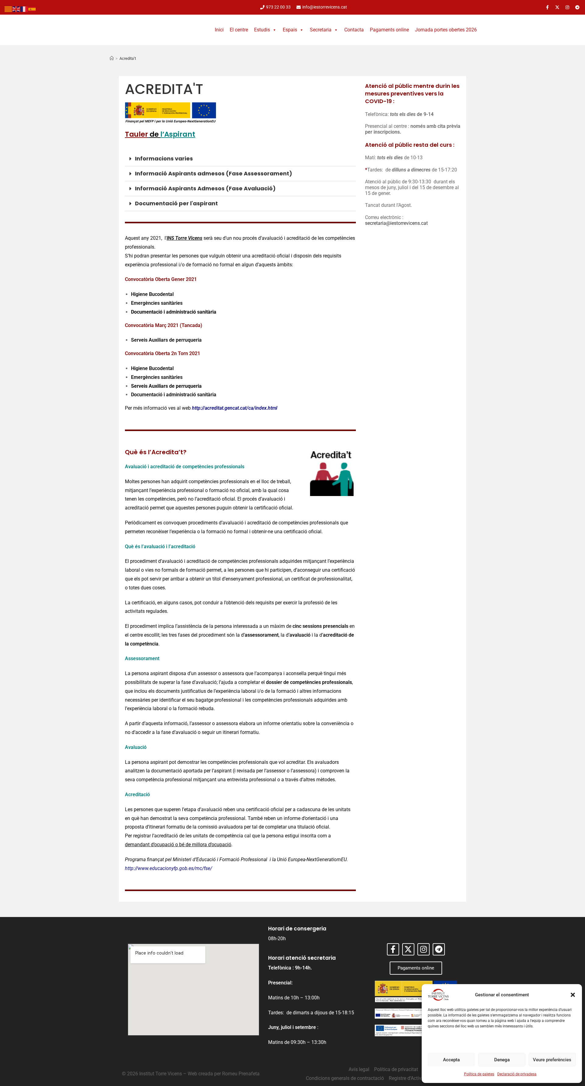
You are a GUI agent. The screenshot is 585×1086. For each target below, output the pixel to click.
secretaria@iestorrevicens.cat (396, 223)
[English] (16, 9)
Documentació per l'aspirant (176, 203)
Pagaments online (389, 30)
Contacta (354, 30)
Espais (290, 30)
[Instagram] (567, 7)
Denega (502, 1060)
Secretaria (321, 30)
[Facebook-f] (547, 7)
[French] (24, 9)
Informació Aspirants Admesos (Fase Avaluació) (205, 188)
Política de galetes (479, 1074)
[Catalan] (8, 9)
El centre (239, 30)
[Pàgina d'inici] (112, 58)
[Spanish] (32, 9)
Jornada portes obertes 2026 (446, 30)
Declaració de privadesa (517, 1074)
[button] (573, 995)
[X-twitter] (557, 7)
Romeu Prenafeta (241, 1074)
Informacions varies (164, 158)
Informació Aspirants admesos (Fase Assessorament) (213, 173)
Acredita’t (127, 58)
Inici (219, 30)
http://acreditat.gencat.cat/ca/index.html (234, 408)
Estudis (262, 30)
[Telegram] (577, 7)
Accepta (451, 1060)
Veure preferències (552, 1060)
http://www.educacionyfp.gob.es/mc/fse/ (168, 868)
